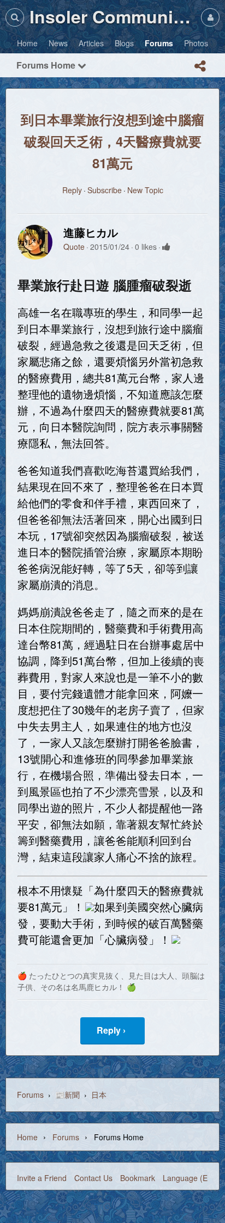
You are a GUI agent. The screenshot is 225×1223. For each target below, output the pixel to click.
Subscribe (104, 190)
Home (27, 1137)
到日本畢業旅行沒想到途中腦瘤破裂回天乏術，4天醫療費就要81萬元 (112, 141)
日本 (98, 1094)
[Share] (200, 66)
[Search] (14, 17)
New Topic (145, 190)
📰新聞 (67, 1094)
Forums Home (47, 65)
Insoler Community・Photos (112, 16)
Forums (30, 1094)
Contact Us (93, 1177)
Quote (74, 246)
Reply (72, 190)
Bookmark (137, 1177)
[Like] (166, 246)
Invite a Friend (42, 1177)
